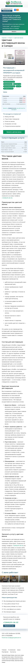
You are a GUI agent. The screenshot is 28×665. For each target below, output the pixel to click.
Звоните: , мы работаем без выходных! (14, 109)
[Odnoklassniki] (17, 10)
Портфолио (5, 652)
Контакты (13, 652)
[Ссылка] (14, 3)
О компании (11, 650)
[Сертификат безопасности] (20, 57)
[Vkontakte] (15, 10)
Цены (18, 650)
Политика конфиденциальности (11, 637)
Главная (4, 650)
